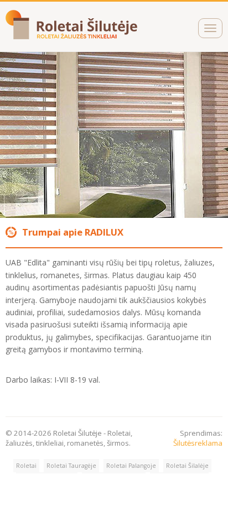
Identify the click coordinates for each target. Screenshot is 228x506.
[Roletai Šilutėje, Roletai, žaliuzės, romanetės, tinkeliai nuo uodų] (72, 36)
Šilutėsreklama (197, 443)
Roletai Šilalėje (187, 466)
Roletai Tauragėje (71, 466)
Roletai (26, 466)
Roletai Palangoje (131, 466)
